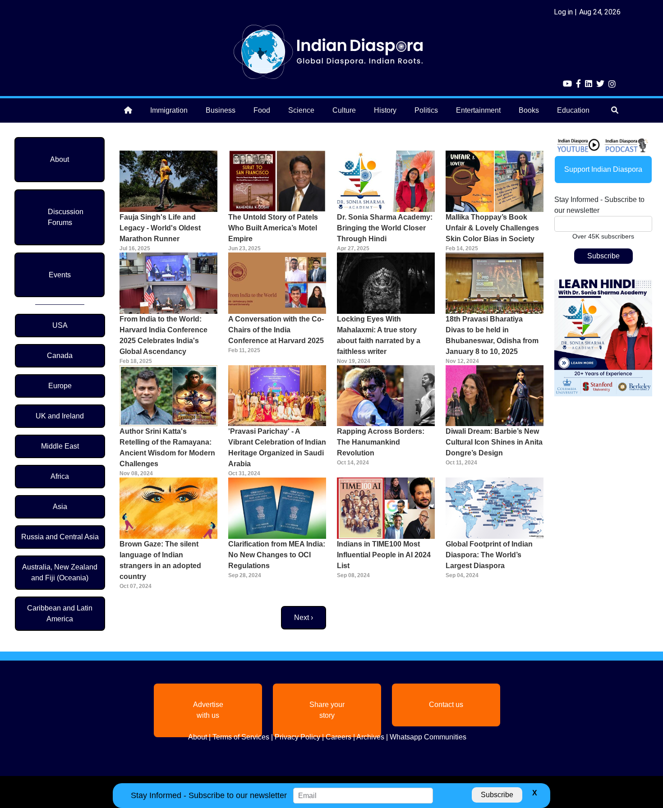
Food (261, 110)
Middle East (60, 446)
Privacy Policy (297, 737)
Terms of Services (240, 737)
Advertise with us (208, 710)
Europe (60, 386)
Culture (344, 110)
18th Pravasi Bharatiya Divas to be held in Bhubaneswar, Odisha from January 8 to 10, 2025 (492, 335)
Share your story (327, 710)
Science (301, 110)
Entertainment (478, 110)
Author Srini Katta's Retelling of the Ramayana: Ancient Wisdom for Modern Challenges (167, 447)
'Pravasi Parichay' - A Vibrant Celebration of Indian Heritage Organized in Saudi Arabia (277, 447)
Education (573, 110)
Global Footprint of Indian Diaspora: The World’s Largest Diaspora (489, 554)
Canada (60, 355)
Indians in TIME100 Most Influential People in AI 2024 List (384, 554)
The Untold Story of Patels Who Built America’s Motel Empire (273, 228)
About (59, 159)
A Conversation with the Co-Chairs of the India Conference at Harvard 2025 (276, 329)
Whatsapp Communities (428, 737)
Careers (338, 737)
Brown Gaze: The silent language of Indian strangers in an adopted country (160, 560)
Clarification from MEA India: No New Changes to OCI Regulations (276, 554)
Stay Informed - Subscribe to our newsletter (599, 205)
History (385, 110)
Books (529, 110)
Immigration (169, 110)
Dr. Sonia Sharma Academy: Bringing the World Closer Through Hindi (385, 228)
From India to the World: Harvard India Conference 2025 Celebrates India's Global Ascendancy (163, 335)
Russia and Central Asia (60, 537)
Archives (370, 737)
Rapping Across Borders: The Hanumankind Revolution (380, 442)
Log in (563, 12)
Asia (60, 506)
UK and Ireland (60, 416)
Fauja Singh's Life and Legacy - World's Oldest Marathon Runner (160, 228)
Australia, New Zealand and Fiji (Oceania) (59, 572)
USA (60, 325)
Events (60, 275)
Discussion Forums (65, 217)
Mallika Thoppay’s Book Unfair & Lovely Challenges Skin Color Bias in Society (492, 228)
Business (220, 110)
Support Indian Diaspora (603, 169)
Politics (426, 110)
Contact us (446, 704)
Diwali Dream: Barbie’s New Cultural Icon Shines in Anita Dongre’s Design (494, 442)
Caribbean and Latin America (59, 613)
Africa (60, 476)
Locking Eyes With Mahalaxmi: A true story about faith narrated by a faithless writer (378, 335)
